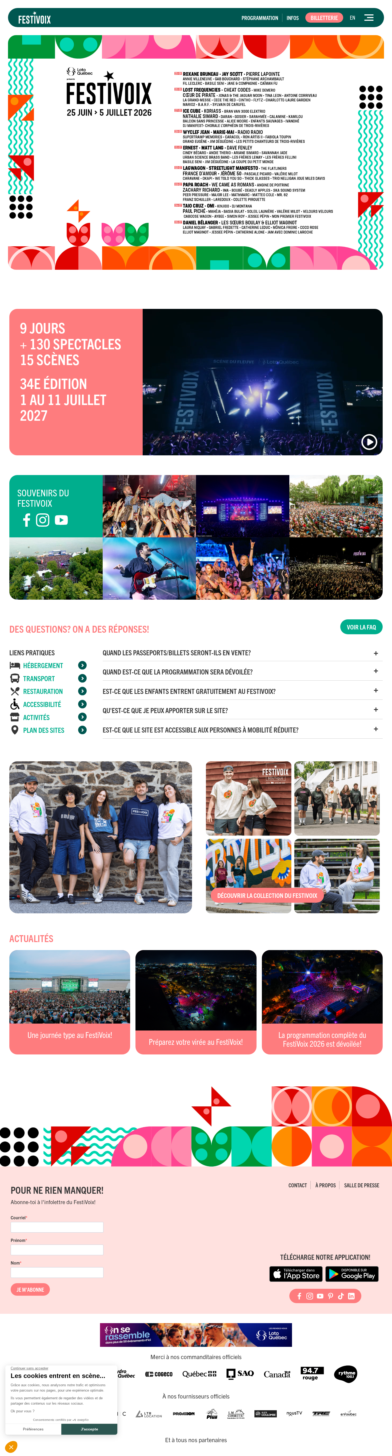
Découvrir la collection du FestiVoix (267, 895)
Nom (15, 1263)
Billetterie (324, 17)
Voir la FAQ (361, 627)
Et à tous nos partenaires (196, 1440)
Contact (298, 1185)
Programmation (260, 17)
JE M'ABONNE (30, 1289)
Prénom (18, 1240)
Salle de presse (361, 1185)
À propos (325, 1185)
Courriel (18, 1217)
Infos (293, 17)
